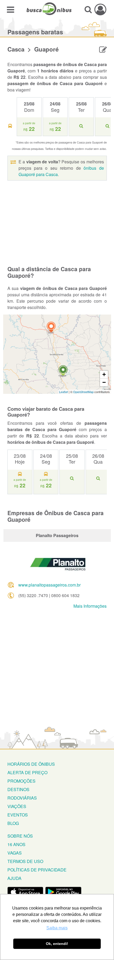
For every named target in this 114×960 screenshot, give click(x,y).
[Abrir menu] (10, 9)
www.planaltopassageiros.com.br (49, 585)
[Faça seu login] (100, 9)
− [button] (104, 382)
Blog (13, 823)
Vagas (14, 853)
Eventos (17, 815)
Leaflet (63, 392)
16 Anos (16, 844)
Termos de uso (25, 861)
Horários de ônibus (31, 764)
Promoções (21, 781)
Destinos (18, 789)
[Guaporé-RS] (63, 371)
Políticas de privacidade (37, 870)
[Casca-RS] (51, 328)
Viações (16, 806)
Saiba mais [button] (57, 928)
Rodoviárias (22, 798)
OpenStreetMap (83, 392)
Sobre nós (20, 836)
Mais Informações (90, 606)
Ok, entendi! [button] (57, 943)
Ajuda (14, 878)
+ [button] (104, 374)
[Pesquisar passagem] (88, 9)
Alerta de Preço (27, 772)
